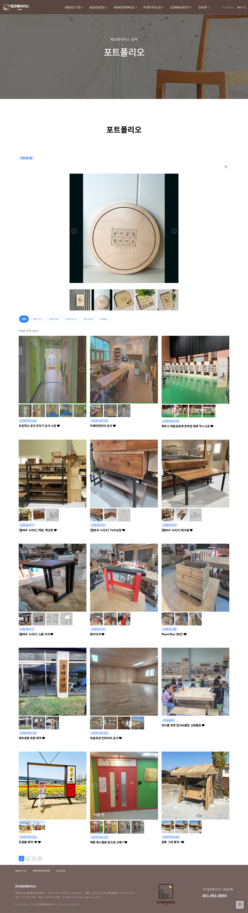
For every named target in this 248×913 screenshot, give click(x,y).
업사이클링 (88, 318)
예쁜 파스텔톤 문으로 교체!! (107, 842)
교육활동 (103, 318)
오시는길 (60, 870)
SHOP (202, 7)
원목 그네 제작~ (171, 842)
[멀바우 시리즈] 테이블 (176, 530)
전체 (24, 318)
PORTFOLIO (152, 7)
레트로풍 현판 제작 (30, 738)
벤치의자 (95, 634)
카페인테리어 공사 (101, 425)
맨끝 (39, 858)
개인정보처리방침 (41, 870)
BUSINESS (97, 7)
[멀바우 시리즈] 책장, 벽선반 (36, 530)
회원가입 (229, 7)
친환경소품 (53, 318)
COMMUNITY (180, 7)
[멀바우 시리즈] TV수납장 (106, 530)
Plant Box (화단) (173, 634)
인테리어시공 (71, 318)
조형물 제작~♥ (28, 842)
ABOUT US (73, 7)
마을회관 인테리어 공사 (104, 738)
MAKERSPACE (124, 7)
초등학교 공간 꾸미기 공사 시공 (38, 425)
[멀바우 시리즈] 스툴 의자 (34, 634)
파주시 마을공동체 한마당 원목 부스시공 (186, 426)
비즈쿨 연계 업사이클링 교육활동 (182, 725)
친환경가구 (37, 318)
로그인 (243, 7)
